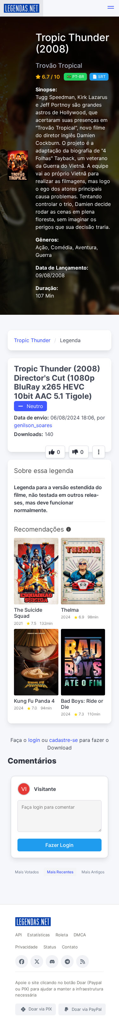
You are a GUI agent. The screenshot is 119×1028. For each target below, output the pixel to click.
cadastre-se (63, 740)
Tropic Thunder (32, 340)
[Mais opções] (98, 452)
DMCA (80, 934)
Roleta (62, 934)
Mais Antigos (93, 872)
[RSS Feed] (82, 961)
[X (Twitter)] (36, 961)
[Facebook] (21, 961)
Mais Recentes (60, 872)
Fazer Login (59, 845)
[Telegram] (67, 961)
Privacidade (26, 946)
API (18, 934)
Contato (70, 946)
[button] (110, 8)
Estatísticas (38, 934)
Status (49, 946)
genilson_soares (33, 425)
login (34, 740)
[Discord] (52, 961)
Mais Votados (27, 872)
